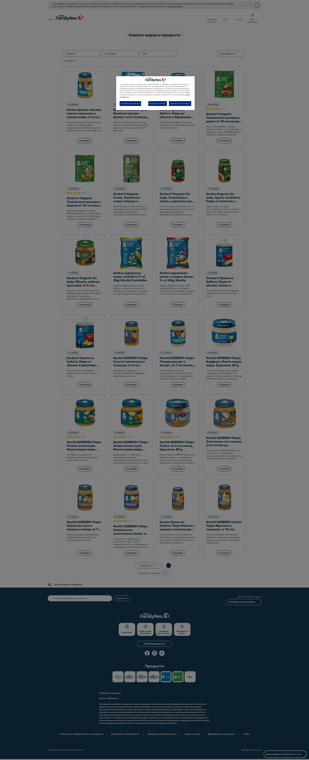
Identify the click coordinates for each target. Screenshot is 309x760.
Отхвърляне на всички (157, 103)
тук (188, 93)
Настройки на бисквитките (130, 103)
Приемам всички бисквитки (180, 103)
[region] (155, 93)
